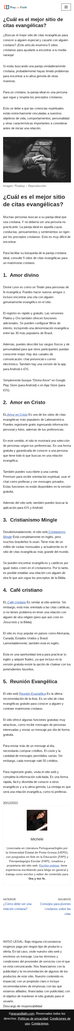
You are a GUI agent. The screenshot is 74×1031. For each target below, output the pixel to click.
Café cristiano (16, 602)
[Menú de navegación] (66, 7)
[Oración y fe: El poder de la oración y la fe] (15, 7)
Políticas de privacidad (33, 1018)
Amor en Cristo (17, 414)
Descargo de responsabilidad (22, 1006)
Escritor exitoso (49, 865)
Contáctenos (40, 1023)
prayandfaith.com (22, 1013)
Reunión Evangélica (32, 693)
